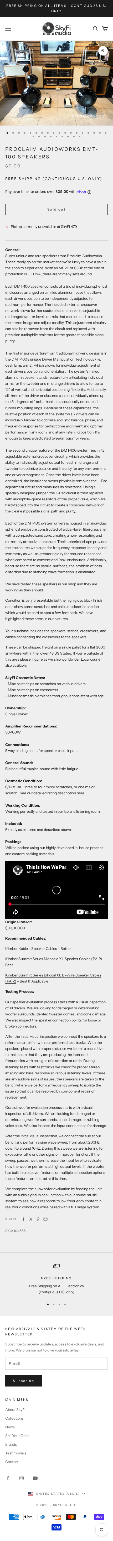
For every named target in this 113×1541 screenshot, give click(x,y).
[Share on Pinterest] (38, 1219)
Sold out (56, 209)
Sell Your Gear (17, 1435)
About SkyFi (15, 1409)
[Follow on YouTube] (35, 1478)
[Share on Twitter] (31, 1219)
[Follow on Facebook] (8, 1478)
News (10, 1427)
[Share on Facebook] (23, 1219)
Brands (11, 1444)
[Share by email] (45, 1219)
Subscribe (23, 1381)
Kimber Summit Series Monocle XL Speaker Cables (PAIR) (53, 958)
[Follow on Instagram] (21, 1478)
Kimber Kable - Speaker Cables (31, 948)
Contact (11, 1461)
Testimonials (15, 1453)
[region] (56, 1279)
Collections (14, 1418)
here (80, 793)
